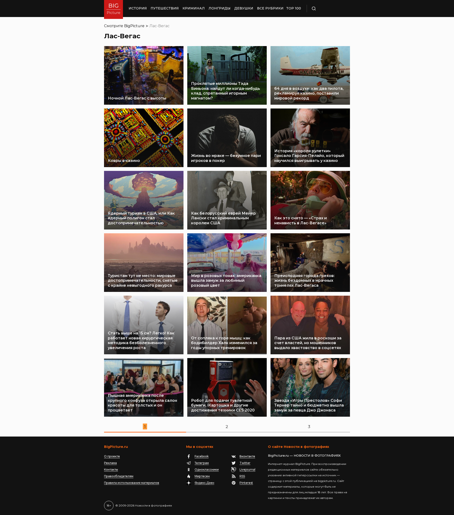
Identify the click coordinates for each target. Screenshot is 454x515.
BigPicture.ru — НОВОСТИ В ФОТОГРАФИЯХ (304, 455)
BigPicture (134, 26)
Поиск (327, 8)
